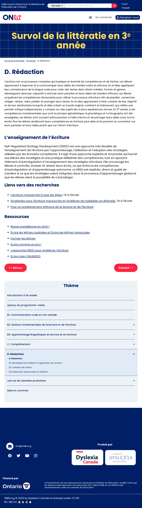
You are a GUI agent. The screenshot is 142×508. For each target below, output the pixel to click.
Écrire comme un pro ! (26, 244)
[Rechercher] (114, 5)
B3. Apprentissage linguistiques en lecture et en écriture (42, 334)
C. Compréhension (18, 344)
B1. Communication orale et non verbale (32, 315)
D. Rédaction (15, 354)
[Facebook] (9, 455)
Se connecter (103, 17)
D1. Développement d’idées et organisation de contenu (35, 363)
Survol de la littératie (14, 60)
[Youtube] (27, 455)
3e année (31, 60)
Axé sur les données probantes (26, 380)
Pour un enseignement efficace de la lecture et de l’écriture (52, 207)
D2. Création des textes (20, 367)
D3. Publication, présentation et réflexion (28, 371)
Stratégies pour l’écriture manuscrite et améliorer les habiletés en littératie (63, 201)
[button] (90, 17)
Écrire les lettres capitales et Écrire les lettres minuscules (50, 232)
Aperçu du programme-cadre (26, 305)
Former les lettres (23, 238)
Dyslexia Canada (39, 498)
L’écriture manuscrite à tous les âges (36, 195)
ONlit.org (9, 498)
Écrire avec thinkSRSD (25, 256)
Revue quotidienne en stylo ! (30, 226)
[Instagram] (35, 455)
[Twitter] (18, 455)
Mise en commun (17, 390)
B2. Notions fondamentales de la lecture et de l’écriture (41, 324)
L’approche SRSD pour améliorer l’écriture (40, 250)
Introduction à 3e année (22, 295)
